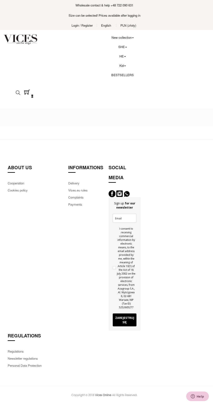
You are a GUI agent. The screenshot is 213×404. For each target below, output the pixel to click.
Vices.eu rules (78, 190)
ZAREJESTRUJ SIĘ (124, 320)
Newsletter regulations (23, 358)
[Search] (18, 94)
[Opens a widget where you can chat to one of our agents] (197, 397)
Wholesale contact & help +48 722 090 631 (104, 5)
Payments (75, 204)
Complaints (76, 197)
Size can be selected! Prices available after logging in (104, 15)
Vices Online (103, 395)
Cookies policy (18, 190)
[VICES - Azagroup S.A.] (20, 39)
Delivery (73, 183)
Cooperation (16, 183)
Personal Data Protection (25, 365)
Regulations (16, 351)
